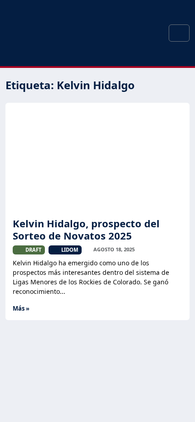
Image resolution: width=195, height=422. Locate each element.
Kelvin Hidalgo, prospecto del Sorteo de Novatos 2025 (86, 229)
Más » (21, 308)
